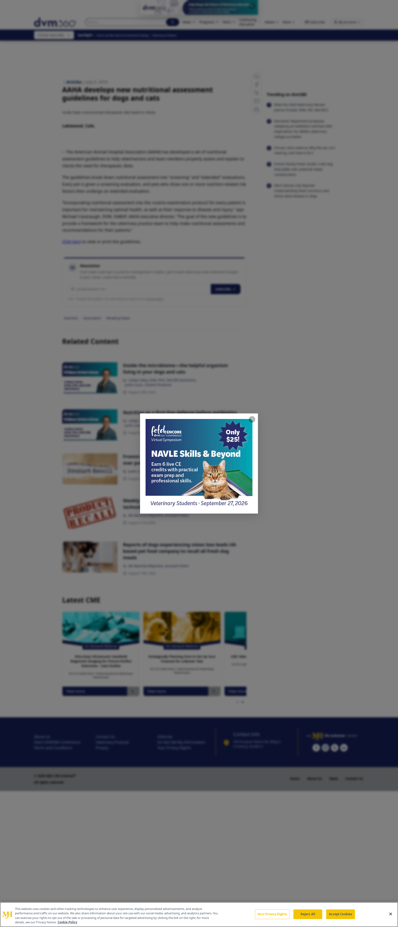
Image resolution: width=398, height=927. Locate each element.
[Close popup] (252, 419)
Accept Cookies (340, 914)
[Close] (391, 914)
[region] (199, 914)
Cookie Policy (67, 922)
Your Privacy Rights (272, 914)
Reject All (308, 914)
